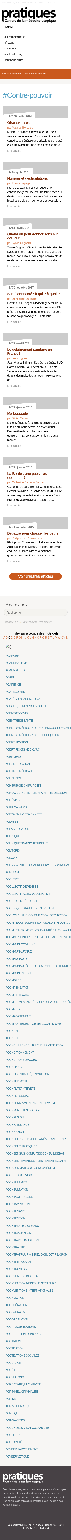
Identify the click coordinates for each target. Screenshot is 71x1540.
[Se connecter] (64, 26)
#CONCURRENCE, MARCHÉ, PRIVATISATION (34, 1045)
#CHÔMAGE (13, 800)
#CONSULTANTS (16, 1182)
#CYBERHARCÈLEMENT (22, 1449)
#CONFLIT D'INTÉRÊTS (20, 1088)
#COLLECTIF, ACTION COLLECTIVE (28, 893)
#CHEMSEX (13, 778)
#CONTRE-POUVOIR (19, 1261)
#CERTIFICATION (17, 742)
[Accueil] (29, 15)
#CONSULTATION (17, 1189)
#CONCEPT (13, 1030)
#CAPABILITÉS (15, 670)
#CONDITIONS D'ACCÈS (21, 1059)
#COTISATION (14, 1348)
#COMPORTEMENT (18, 1016)
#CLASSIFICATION (17, 828)
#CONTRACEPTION (18, 1232)
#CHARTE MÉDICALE (19, 771)
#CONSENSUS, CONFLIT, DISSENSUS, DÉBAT (35, 1153)
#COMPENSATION (17, 987)
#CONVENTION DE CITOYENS (25, 1276)
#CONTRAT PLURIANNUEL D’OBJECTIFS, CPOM (36, 1254)
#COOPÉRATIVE (16, 1312)
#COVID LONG (15, 1377)
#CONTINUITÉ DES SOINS (22, 1225)
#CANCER (12, 655)
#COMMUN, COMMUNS (20, 944)
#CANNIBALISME (17, 662)
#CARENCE (13, 684)
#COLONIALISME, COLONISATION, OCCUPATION (36, 915)
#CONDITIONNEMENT (20, 1052)
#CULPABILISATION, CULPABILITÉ (27, 1427)
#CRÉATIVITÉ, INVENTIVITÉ (23, 1384)
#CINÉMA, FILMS (16, 807)
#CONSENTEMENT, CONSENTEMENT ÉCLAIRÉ (36, 1160)
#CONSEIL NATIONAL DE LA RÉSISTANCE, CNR (36, 1139)
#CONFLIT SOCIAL (17, 1095)
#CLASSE (12, 821)
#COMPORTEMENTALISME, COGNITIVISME (33, 1023)
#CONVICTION (15, 1297)
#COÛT (10, 1370)
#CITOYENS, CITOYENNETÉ (24, 814)
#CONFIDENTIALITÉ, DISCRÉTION (27, 1074)
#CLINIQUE (13, 836)
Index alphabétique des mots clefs (35, 633)
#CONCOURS (14, 1038)
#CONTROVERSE (17, 1269)
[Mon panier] (51, 26)
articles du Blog (13, 54)
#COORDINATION (17, 1319)
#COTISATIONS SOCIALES (22, 1355)
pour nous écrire (13, 60)
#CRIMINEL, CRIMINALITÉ (22, 1391)
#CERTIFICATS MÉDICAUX (23, 749)
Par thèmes (45, 622)
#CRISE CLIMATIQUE (19, 1406)
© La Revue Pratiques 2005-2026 (47, 1525)
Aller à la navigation (10, 2)
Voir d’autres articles (35, 576)
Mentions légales (15, 1525)
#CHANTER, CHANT (18, 763)
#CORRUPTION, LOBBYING (23, 1333)
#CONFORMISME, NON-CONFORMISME (31, 1103)
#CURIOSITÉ (14, 1442)
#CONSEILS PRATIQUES (21, 1146)
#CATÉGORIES (15, 691)
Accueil (5, 73)
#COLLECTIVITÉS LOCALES (24, 901)
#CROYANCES (15, 1420)
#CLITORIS (13, 850)
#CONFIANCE (14, 1067)
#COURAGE (13, 1362)
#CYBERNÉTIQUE (17, 1456)
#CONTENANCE (16, 1211)
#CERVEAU (13, 756)
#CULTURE (13, 1434)
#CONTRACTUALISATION (22, 1240)
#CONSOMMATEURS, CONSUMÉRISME (31, 1168)
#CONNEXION (15, 1131)
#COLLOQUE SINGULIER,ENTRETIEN (30, 908)
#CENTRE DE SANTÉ (19, 720)
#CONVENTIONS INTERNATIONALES (29, 1290)
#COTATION (13, 1341)
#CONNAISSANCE (17, 1124)
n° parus (9, 42)
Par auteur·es (12, 622)
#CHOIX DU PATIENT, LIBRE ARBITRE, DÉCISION (36, 792)
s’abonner (10, 48)
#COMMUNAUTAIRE (19, 951)
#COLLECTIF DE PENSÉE (22, 886)
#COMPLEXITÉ (15, 1009)
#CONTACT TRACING (19, 1196)
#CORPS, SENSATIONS (21, 1326)
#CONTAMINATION (18, 1204)
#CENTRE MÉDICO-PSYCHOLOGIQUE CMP (33, 735)
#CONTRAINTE (15, 1247)
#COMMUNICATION (18, 973)
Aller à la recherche (47, 2)
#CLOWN (11, 857)
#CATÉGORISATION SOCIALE (24, 699)
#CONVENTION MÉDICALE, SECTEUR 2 (31, 1283)
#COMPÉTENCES (17, 994)
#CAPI (10, 677)
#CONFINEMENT (16, 1081)
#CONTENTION (15, 1218)
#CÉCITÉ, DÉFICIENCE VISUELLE (27, 706)
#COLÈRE (12, 879)
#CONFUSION (15, 1117)
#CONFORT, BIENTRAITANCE (24, 1110)
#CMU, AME (13, 872)
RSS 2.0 (27, 1525)
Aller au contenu (29, 2)
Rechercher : (16, 604)
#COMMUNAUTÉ (16, 958)
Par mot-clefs (29, 622)
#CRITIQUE (13, 1413)
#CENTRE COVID (17, 713)
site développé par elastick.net (35, 1528)
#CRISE (11, 1398)
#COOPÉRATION (16, 1305)
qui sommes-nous (14, 36)
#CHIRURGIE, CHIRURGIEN (23, 785)
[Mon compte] (57, 26)
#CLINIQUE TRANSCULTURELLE (27, 843)
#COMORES (13, 980)
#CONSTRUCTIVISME (20, 1175)
